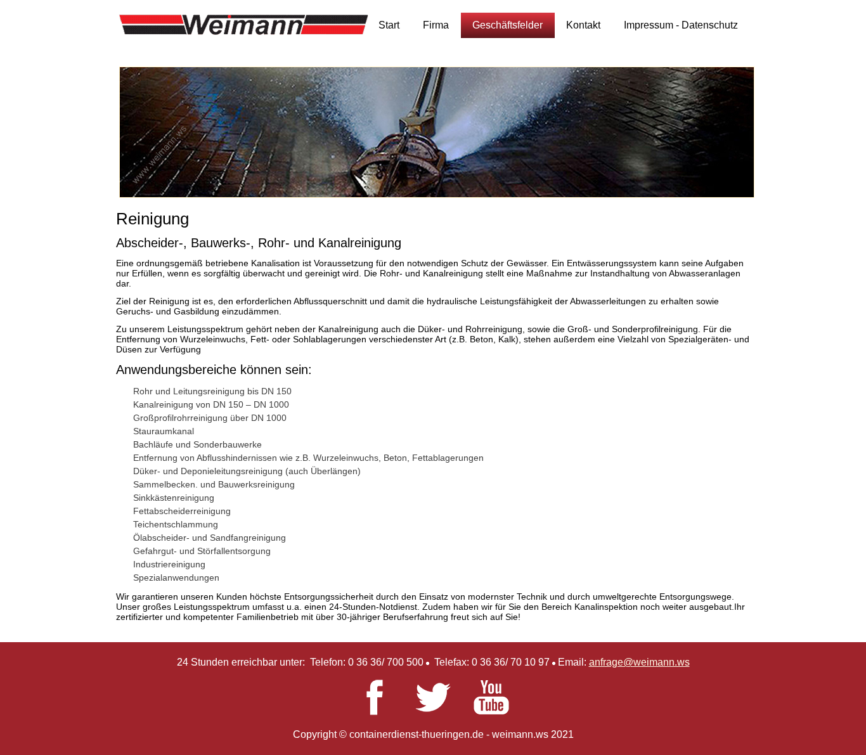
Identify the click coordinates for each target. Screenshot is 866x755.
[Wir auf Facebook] (374, 711)
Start (388, 25)
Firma (436, 25)
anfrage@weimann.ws (639, 662)
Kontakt (583, 25)
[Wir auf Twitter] (433, 711)
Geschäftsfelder (507, 25)
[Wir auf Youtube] (491, 711)
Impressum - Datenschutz (681, 25)
